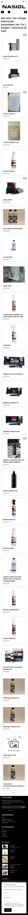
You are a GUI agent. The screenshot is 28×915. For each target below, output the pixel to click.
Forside (4, 830)
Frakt (3, 818)
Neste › (14, 793)
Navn (5, 892)
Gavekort (4, 835)
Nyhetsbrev (5, 822)
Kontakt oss (5, 836)
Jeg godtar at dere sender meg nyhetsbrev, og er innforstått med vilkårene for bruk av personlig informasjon (13, 904)
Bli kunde (4, 831)
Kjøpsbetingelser (6, 819)
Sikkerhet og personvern (8, 821)
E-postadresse (7, 897)
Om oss (4, 833)
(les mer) (21, 905)
